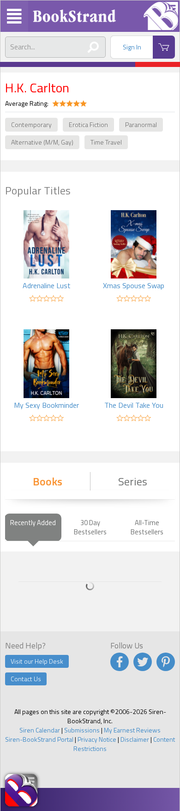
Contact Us (26, 679)
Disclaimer (134, 739)
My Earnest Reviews (132, 730)
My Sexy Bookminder (46, 405)
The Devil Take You (133, 405)
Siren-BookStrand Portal (39, 739)
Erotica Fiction (88, 124)
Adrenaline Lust (47, 285)
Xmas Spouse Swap (133, 285)
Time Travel (106, 142)
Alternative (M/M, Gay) (42, 142)
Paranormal (141, 124)
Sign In (132, 47)
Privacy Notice (97, 739)
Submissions (82, 730)
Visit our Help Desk (37, 661)
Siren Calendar (39, 730)
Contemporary (31, 124)
